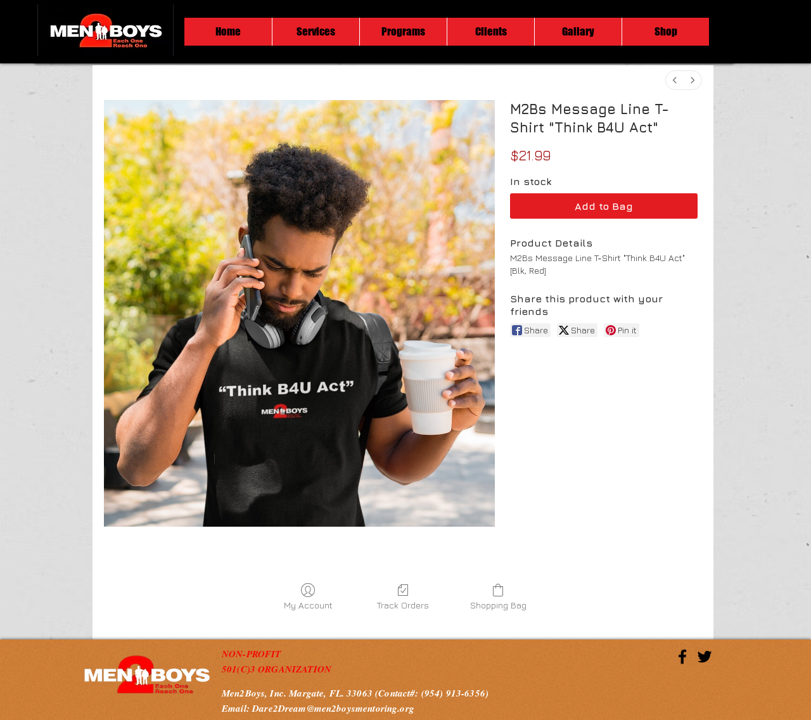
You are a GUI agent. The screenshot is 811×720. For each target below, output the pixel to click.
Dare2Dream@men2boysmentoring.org (333, 708)
